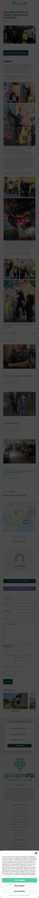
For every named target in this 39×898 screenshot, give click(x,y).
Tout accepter (19, 880)
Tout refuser (19, 886)
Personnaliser (19, 891)
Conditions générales (24, 895)
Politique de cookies (13, 895)
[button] (36, 853)
